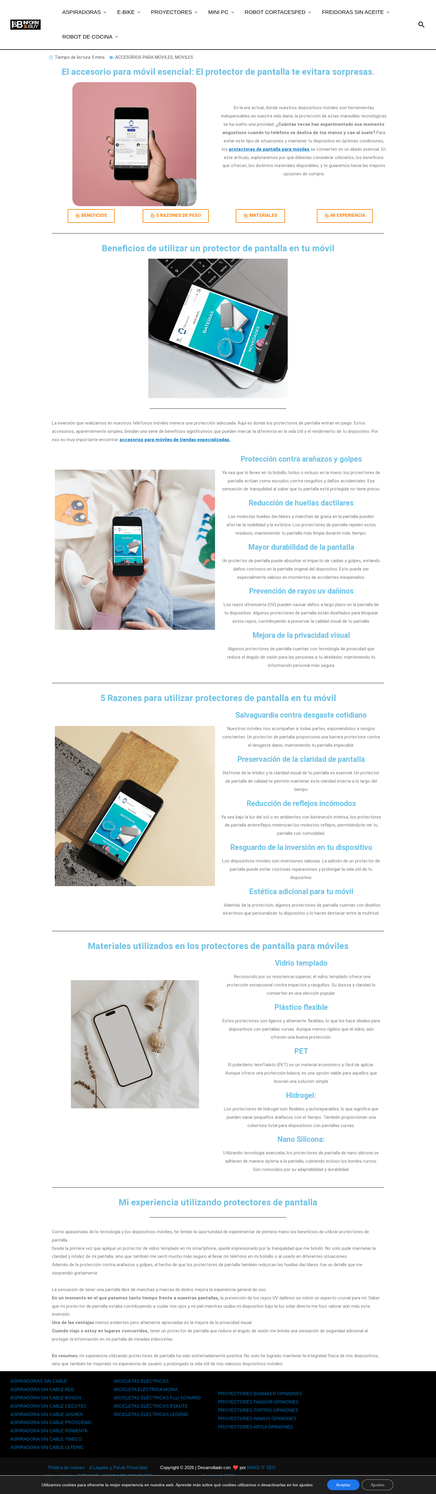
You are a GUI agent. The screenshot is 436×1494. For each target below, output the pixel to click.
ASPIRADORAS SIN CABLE (38, 1381)
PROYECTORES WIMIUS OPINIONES (257, 1418)
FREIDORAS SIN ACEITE (353, 12)
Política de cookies (66, 1467)
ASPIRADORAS (81, 12)
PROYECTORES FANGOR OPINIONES (258, 1401)
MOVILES (184, 57)
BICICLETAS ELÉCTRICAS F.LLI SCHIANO (157, 1397)
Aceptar (343, 1484)
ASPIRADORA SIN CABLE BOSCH (45, 1397)
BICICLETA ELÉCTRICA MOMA (146, 1389)
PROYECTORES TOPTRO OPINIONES (258, 1410)
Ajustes (377, 1484)
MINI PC (218, 12)
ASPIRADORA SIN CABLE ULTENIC (47, 1447)
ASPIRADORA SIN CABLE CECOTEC (48, 1406)
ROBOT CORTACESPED (275, 12)
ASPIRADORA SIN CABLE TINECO (46, 1438)
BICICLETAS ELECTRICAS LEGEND (151, 1414)
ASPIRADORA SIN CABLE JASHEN (46, 1414)
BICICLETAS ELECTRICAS (141, 1381)
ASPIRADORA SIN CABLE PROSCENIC (51, 1422)
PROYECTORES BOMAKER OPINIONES (260, 1393)
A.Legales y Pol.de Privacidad (118, 1467)
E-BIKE (126, 12)
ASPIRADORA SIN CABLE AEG (42, 1389)
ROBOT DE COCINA (87, 37)
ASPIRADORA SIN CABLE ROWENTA (48, 1430)
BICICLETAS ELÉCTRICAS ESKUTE (151, 1406)
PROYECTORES (171, 12)
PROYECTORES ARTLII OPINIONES (255, 1426)
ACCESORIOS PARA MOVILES (144, 57)
